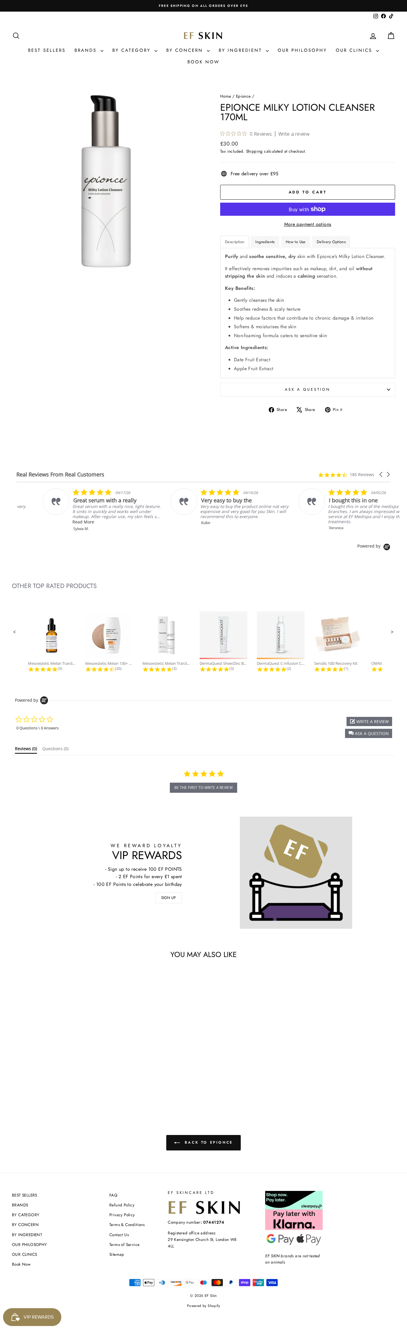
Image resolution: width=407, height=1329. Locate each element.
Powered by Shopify (203, 1305)
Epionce (243, 96)
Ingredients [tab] (264, 242)
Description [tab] (234, 242)
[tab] (295, 242)
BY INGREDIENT (241, 50)
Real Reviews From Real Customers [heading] (60, 474)
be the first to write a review (203, 787)
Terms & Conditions (127, 1225)
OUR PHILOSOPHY (302, 50)
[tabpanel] (307, 313)
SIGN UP (168, 897)
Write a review (294, 134)
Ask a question (307, 389)
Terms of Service (124, 1244)
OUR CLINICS (355, 50)
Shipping (254, 151)
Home (225, 96)
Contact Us (119, 1235)
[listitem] (76, 509)
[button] (381, 474)
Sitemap (116, 1254)
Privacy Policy (122, 1215)
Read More (57, 522)
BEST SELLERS (47, 50)
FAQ (113, 1195)
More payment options (307, 224)
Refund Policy (121, 1205)
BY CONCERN (185, 50)
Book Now (203, 62)
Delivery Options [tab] (331, 242)
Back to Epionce (207, 1142)
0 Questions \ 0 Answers (37, 728)
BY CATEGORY (132, 50)
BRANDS (86, 50)
